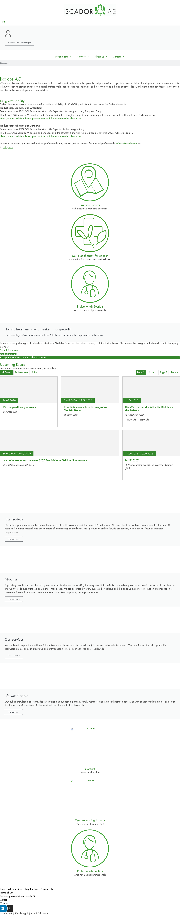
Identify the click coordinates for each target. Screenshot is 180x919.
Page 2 (152, 372)
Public (35, 372)
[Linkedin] (3, 908)
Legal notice (31, 889)
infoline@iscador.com (127, 143)
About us (99, 57)
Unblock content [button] (8, 354)
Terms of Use (6, 892)
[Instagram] (10, 908)
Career (3, 900)
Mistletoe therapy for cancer (90, 255)
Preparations (61, 57)
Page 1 (141, 372)
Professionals (21, 372)
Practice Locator (90, 205)
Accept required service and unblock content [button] (23, 357)
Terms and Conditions (11, 889)
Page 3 (163, 372)
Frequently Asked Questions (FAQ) (17, 896)
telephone (8, 147)
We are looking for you (90, 820)
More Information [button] (9, 350)
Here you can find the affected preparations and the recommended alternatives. (41, 118)
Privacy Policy (48, 889)
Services (81, 57)
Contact (117, 57)
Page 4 (175, 372)
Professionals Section (90, 306)
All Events (6, 372)
